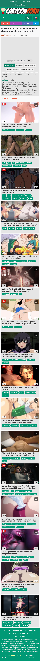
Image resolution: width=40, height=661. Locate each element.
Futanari (28, 130)
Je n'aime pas (11, 61)
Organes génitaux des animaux (14, 90)
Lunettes (5, 92)
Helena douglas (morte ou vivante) (16, 82)
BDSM (21, 393)
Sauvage (5, 86)
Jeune (25, 560)
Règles (30, 634)
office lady (30, 92)
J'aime (8, 61)
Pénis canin (32, 86)
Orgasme (30, 557)
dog (30, 94)
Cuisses (34, 90)
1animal (13, 86)
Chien (24, 86)
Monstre (6, 294)
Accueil (5, 23)
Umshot (28, 163)
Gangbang (17, 327)
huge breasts (17, 84)
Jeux (8, 163)
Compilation (7, 625)
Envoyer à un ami (13, 69)
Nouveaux (27, 23)
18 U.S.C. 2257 (20, 637)
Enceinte (6, 560)
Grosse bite (10, 130)
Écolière (19, 228)
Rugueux (23, 198)
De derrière (6, 84)
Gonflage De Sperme (18, 557)
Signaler (19, 65)
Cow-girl (15, 198)
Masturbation (25, 425)
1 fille (19, 86)
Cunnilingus (15, 261)
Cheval (23, 458)
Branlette (32, 261)
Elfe (4, 163)
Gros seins (19, 130)
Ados (24, 166)
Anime (8, 94)
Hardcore (31, 458)
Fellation (14, 35)
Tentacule (31, 360)
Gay (4, 195)
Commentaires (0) (27, 69)
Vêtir (11, 80)
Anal (9, 195)
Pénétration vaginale (10, 88)
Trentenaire (23, 35)
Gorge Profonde (8, 494)
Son (3, 94)
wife (13, 94)
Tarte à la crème (18, 195)
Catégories (16, 23)
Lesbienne (6, 425)
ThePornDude (20, 5)
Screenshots (30, 65)
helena (19, 94)
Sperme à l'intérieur (17, 92)
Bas (29, 90)
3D (4, 130)
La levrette (19, 494)
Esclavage (14, 393)
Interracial (6, 491)
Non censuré (7, 166)
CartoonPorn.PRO (15, 655)
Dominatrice (32, 524)
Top (36, 23)
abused (25, 94)
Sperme (13, 264)
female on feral (29, 84)
